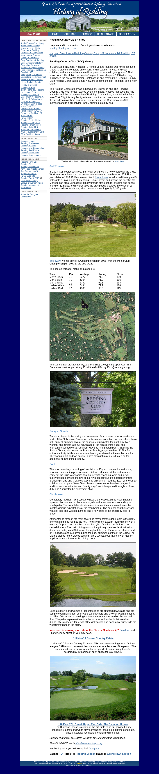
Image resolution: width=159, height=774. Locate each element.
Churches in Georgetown (32, 52)
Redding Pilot (27, 164)
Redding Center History (31, 120)
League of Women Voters (32, 183)
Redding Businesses (30, 143)
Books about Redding (30, 45)
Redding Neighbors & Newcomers (30, 186)
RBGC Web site (28, 176)
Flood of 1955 (27, 72)
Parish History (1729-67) (31, 111)
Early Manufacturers (30, 65)
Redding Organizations (31, 155)
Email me (125, 630)
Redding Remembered (31, 125)
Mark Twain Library (29, 180)
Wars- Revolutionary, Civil (32, 132)
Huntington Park (28, 87)
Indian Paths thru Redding (32, 90)
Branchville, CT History (31, 48)
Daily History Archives (31, 55)
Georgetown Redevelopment (33, 77)
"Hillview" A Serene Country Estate (93, 638)
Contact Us (26, 197)
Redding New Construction (32, 148)
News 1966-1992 (28, 106)
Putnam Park (26, 115)
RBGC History (27, 118)
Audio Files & (27, 43)
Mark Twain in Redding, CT (33, 97)
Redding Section (85, 754)
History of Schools (29, 85)
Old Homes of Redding (31, 108)
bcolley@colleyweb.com (63, 48)
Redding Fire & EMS (30, 178)
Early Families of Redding (32, 60)
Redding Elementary (30, 166)
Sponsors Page (27, 141)
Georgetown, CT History (31, 74)
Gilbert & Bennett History (32, 79)
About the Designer (29, 194)
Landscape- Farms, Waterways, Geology (30, 93)
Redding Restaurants (30, 153)
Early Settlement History (32, 63)
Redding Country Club (30, 122)
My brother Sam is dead (31, 104)
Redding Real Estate (30, 150)
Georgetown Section (119, 754)
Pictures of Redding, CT (31, 113)
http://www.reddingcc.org (88, 743)
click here (119, 161)
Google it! (94, 748)
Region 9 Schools (28, 173)
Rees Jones (101, 177)
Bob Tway (55, 261)
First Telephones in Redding (33, 70)
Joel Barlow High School (32, 171)
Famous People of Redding (33, 67)
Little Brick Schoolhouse (32, 99)
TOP (61, 754)
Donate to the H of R (30, 57)
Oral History (38, 43)
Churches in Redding (30, 50)
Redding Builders (28, 146)
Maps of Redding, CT (30, 101)
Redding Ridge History (31, 127)
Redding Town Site (29, 162)
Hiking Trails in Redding (31, 82)
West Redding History (30, 134)
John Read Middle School (32, 169)
